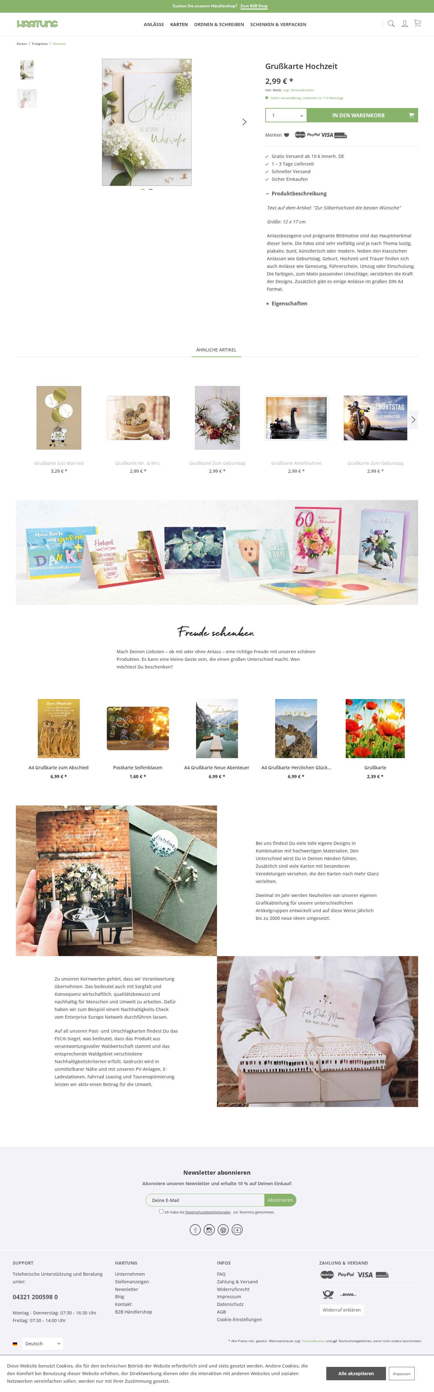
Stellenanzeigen (132, 1282)
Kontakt (123, 1304)
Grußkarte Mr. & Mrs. (138, 463)
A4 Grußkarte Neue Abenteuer (216, 767)
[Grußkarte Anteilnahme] (296, 418)
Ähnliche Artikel (216, 350)
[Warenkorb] (418, 23)
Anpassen (401, 1373)
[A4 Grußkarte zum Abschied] (58, 728)
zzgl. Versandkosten (298, 90)
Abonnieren (280, 1200)
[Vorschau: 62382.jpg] (27, 70)
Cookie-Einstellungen (239, 1319)
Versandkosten (313, 1341)
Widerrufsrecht (233, 1289)
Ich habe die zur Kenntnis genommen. (220, 1212)
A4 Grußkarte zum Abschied (59, 767)
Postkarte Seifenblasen (137, 767)
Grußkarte (375, 767)
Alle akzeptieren (356, 1373)
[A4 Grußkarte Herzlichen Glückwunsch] (296, 728)
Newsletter (126, 1289)
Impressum (229, 1297)
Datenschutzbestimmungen (208, 1212)
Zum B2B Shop (254, 6)
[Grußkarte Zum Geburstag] (217, 418)
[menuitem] (391, 22)
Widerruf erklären (342, 1310)
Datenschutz (230, 1304)
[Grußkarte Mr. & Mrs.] (138, 418)
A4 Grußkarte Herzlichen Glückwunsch (296, 767)
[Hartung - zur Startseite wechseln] (37, 24)
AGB (221, 1312)
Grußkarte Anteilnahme (296, 463)
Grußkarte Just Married (59, 463)
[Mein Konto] (405, 22)
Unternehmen (130, 1274)
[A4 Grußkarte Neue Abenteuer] (217, 728)
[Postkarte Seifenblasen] (138, 728)
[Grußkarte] (375, 728)
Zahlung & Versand (237, 1282)
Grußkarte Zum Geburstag (217, 463)
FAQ (221, 1274)
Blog (119, 1297)
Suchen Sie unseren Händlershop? (205, 6)
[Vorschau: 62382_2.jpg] (27, 98)
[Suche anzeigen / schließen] (391, 22)
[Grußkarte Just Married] (58, 418)
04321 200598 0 (35, 1297)
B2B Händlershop (133, 1312)
